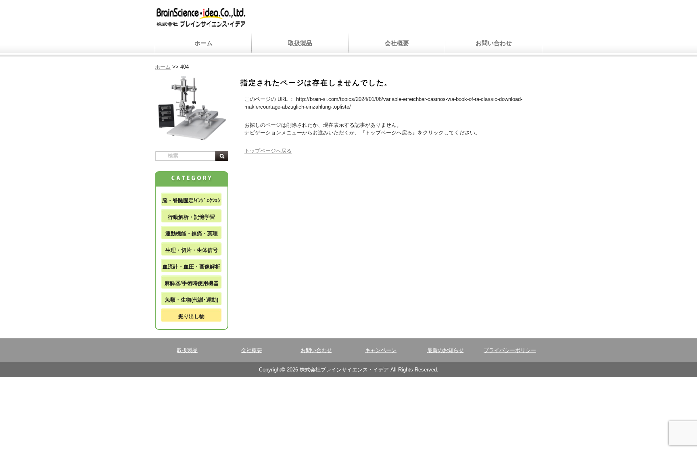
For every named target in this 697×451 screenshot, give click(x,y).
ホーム (203, 43)
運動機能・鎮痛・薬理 (191, 234)
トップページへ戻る (268, 151)
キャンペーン (380, 350)
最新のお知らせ (445, 350)
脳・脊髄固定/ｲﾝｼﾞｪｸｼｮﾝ (191, 200)
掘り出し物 (191, 316)
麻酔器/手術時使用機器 (192, 283)
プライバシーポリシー (510, 350)
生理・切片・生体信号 (191, 250)
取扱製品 (300, 43)
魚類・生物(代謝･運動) (191, 300)
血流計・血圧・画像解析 (191, 267)
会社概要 (397, 43)
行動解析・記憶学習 (191, 217)
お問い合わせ (494, 43)
